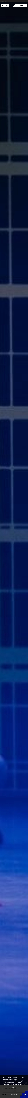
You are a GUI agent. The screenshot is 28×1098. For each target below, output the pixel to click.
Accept (14, 1087)
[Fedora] (20, 5)
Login (25, 1)
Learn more (14, 1094)
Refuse (14, 1091)
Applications (4, 1)
